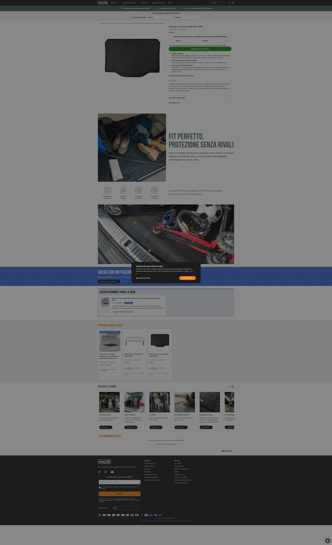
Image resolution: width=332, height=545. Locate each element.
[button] (143, 278)
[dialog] (166, 272)
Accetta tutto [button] (187, 278)
